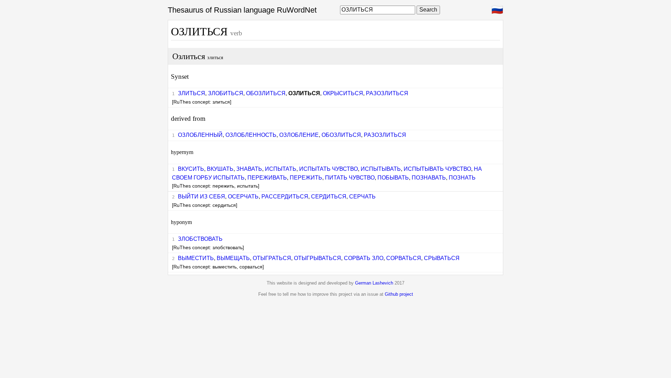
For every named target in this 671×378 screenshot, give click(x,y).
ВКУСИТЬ (191, 169)
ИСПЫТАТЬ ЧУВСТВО (328, 169)
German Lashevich (374, 283)
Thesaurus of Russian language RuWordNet (242, 10)
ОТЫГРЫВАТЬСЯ (317, 258)
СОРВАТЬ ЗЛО (363, 258)
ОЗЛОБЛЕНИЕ (299, 135)
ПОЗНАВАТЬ (429, 178)
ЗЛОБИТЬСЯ (225, 93)
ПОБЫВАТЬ (393, 178)
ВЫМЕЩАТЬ (233, 258)
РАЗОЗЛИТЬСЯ (387, 93)
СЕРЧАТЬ (362, 197)
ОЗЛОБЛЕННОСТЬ (250, 135)
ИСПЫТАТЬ (280, 169)
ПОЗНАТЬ (462, 178)
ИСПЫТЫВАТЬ (381, 169)
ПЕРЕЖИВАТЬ (267, 178)
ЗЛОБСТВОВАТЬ (200, 239)
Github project (399, 294)
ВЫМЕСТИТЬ (196, 258)
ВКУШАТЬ (220, 169)
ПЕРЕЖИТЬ (306, 178)
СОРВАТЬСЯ (403, 258)
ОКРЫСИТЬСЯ (343, 93)
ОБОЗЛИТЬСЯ (266, 93)
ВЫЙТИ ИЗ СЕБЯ (201, 197)
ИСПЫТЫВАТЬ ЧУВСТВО (437, 169)
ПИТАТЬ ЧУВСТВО (350, 178)
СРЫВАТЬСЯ (442, 258)
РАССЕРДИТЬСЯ (284, 197)
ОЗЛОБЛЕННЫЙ (200, 135)
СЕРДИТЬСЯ (328, 197)
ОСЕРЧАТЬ (243, 197)
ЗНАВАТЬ (249, 169)
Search (428, 10)
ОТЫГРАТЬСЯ (272, 258)
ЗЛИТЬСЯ (191, 93)
